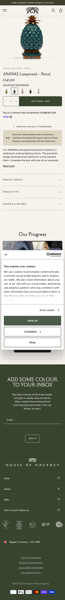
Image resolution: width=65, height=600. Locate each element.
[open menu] (58, 478)
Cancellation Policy (31, 572)
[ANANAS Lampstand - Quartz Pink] (22, 91)
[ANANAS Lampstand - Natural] (6, 91)
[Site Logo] (33, 10)
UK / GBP (35, 541)
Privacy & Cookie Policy (31, 562)
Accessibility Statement (31, 567)
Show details (47, 310)
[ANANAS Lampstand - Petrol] (14, 91)
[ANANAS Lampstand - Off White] (38, 91)
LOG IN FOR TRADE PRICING (16, 85)
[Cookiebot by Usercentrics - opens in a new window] (46, 255)
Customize (30, 331)
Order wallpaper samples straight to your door (33, 2)
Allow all (33, 320)
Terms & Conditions (31, 557)
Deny (33, 342)
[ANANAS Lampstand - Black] (30, 91)
